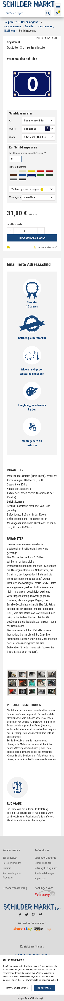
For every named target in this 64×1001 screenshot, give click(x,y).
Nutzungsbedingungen (46, 868)
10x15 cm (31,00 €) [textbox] (35, 137)
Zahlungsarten (10, 857)
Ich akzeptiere (45, 988)
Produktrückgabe (36, 820)
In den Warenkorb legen (32, 237)
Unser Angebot (30, 22)
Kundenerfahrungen (44, 873)
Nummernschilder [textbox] (34, 120)
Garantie (7, 868)
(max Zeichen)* (27, 153)
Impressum (40, 878)
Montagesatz (16, 197)
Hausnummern (13, 26)
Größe (12, 137)
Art (10, 120)
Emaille (29, 26)
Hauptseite (10, 22)
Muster (12, 128)
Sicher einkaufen (43, 862)
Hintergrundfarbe (17, 167)
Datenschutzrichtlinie (17, 988)
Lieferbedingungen (12, 862)
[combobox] (38, 120)
